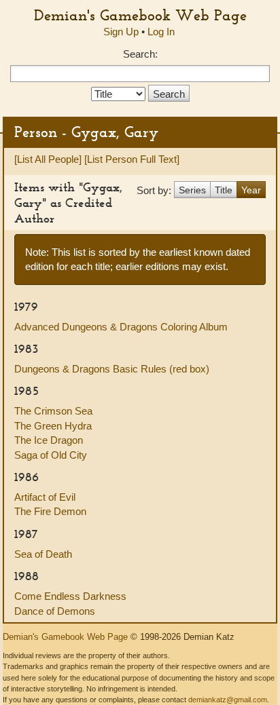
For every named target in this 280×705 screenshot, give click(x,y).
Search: (140, 54)
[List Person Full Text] (131, 159)
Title (223, 190)
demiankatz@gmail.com (227, 700)
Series (192, 190)
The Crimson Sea (53, 411)
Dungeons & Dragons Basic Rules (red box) (111, 369)
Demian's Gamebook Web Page (140, 14)
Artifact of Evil (44, 497)
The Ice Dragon (48, 440)
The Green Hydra (53, 426)
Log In (161, 31)
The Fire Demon (50, 511)
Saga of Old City (50, 455)
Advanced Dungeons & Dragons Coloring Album (121, 326)
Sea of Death (43, 554)
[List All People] (48, 159)
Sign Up (121, 31)
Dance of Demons (54, 611)
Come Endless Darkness (70, 596)
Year (251, 190)
